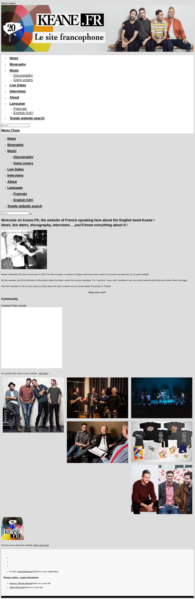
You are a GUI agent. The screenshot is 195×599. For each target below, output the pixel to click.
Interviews (15, 175)
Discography (23, 157)
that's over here (41, 545)
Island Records (17, 587)
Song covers (23, 163)
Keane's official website (21, 583)
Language (15, 188)
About (12, 181)
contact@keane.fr (25, 571)
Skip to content (8, 3)
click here (43, 373)
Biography (15, 145)
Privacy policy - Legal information (21, 577)
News (11, 138)
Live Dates (15, 169)
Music (12, 151)
